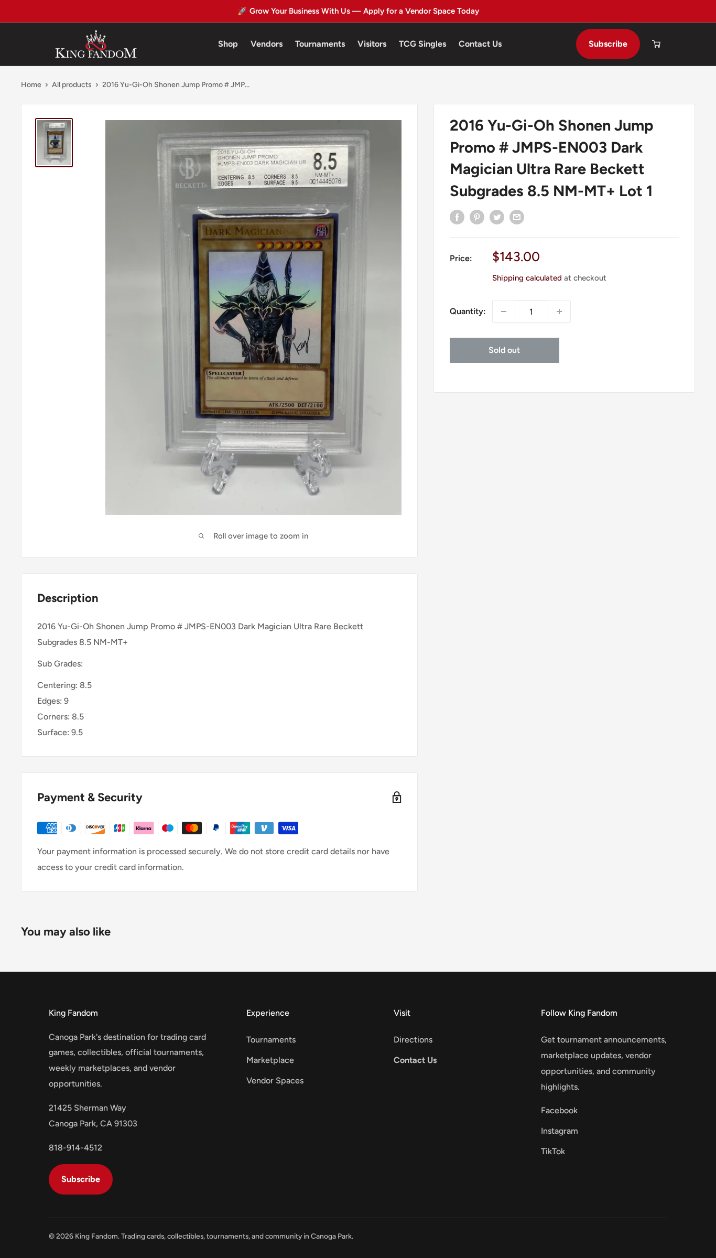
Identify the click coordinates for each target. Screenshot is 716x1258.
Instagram (559, 1131)
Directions (413, 1040)
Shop (228, 44)
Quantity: (468, 311)
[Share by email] (516, 216)
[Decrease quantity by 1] (504, 311)
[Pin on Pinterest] (477, 216)
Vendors (267, 44)
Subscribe (608, 44)
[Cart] (656, 44)
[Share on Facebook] (457, 216)
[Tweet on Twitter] (497, 216)
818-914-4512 (75, 1148)
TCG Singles (422, 44)
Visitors (371, 44)
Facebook (559, 1110)
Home (31, 84)
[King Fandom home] (96, 44)
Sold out (504, 350)
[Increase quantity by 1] (559, 311)
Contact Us (480, 44)
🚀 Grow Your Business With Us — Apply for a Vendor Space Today (358, 11)
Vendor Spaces (274, 1080)
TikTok (553, 1151)
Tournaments (320, 44)
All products (72, 84)
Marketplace (270, 1060)
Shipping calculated (527, 278)
